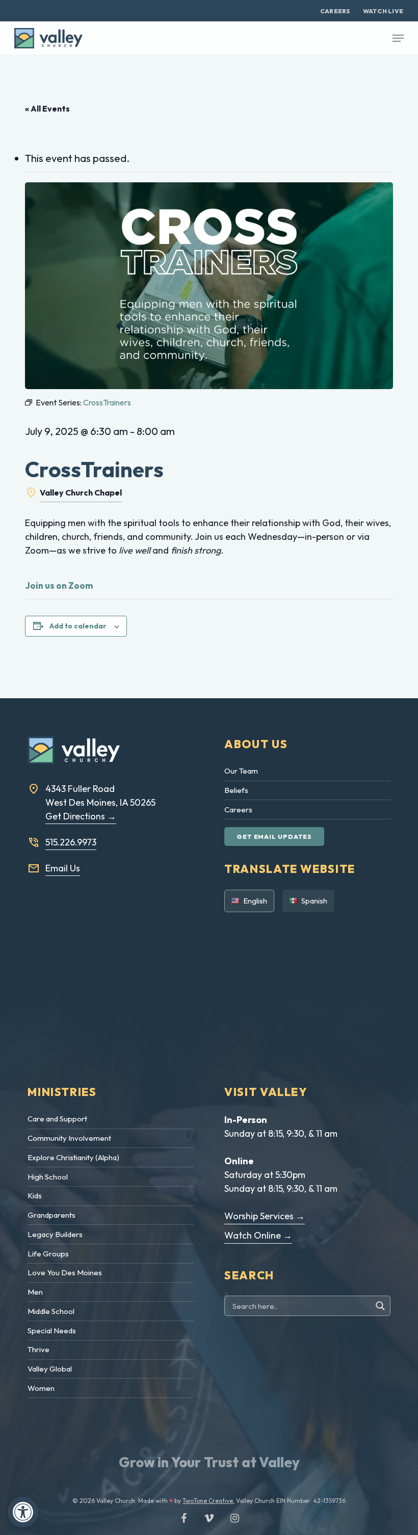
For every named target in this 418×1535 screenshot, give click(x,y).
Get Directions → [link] (80, 816)
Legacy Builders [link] (55, 1234)
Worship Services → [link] (264, 1216)
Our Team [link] (241, 771)
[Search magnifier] (381, 1306)
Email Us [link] (62, 868)
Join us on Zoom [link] (59, 585)
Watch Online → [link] (258, 1235)
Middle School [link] (51, 1311)
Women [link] (41, 1388)
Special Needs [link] (52, 1330)
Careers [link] (238, 809)
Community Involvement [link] (69, 1138)
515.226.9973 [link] (70, 842)
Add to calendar (78, 626)
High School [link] (48, 1177)
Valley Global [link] (50, 1369)
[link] (23, 1512)
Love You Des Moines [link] (65, 1272)
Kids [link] (35, 1195)
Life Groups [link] (48, 1253)
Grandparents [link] (51, 1215)
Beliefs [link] (236, 790)
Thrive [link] (38, 1349)
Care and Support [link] (57, 1118)
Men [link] (35, 1292)
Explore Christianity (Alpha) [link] (73, 1157)
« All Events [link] (47, 108)
